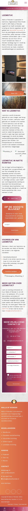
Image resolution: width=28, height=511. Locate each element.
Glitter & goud (7, 441)
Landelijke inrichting (9, 444)
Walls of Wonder (13, 497)
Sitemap (10, 504)
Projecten (6, 454)
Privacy (16, 504)
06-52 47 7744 (15, 336)
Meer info (14, 93)
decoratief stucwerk (16, 30)
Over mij (5, 457)
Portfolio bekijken (11, 271)
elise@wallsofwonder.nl (13, 311)
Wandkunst (6, 432)
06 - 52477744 (13, 198)
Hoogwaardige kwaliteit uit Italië (14, 8)
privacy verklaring (16, 378)
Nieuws (5, 460)
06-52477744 (7, 476)
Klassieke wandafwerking (11, 435)
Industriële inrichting (10, 438)
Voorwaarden (23, 504)
